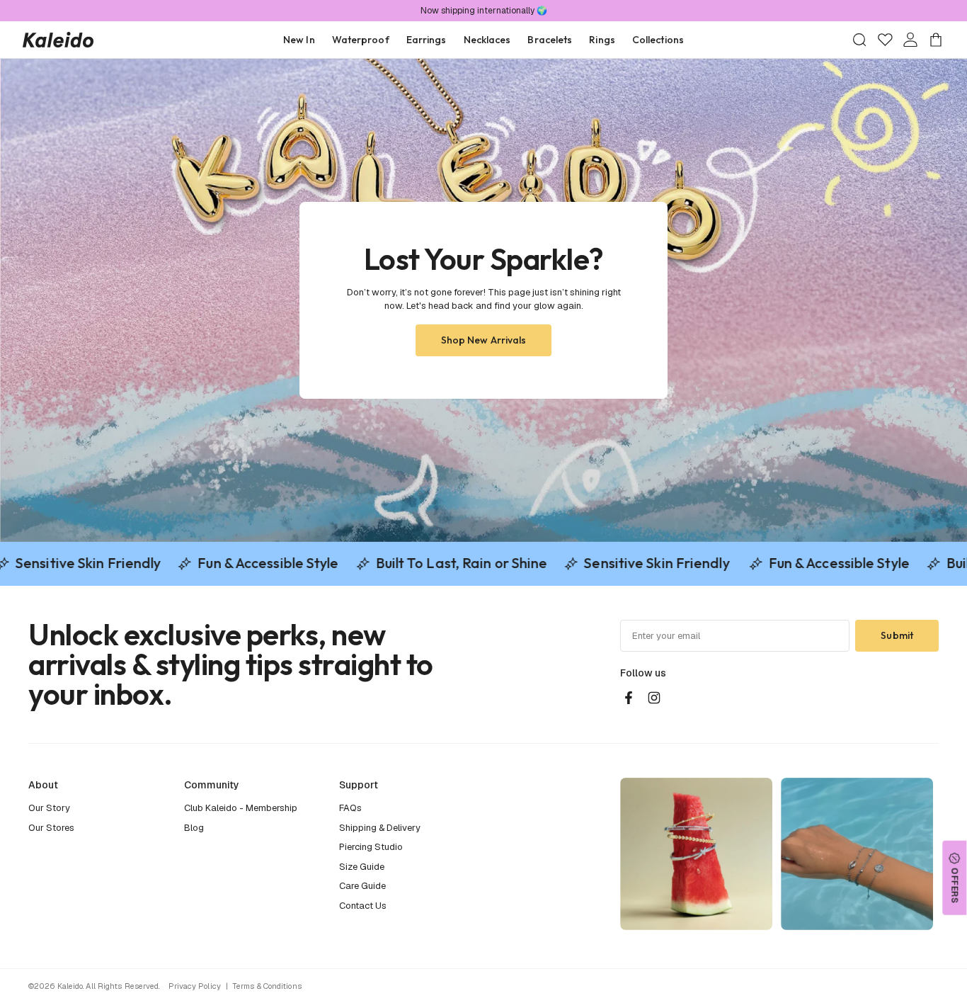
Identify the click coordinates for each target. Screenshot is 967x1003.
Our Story (49, 808)
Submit (897, 635)
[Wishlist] (884, 39)
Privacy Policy (194, 986)
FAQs (350, 808)
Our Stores (51, 828)
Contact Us (363, 906)
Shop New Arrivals (484, 340)
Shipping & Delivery (379, 828)
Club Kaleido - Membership (240, 808)
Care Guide (362, 886)
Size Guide (361, 867)
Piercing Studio (371, 847)
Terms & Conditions (267, 986)
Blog (194, 828)
